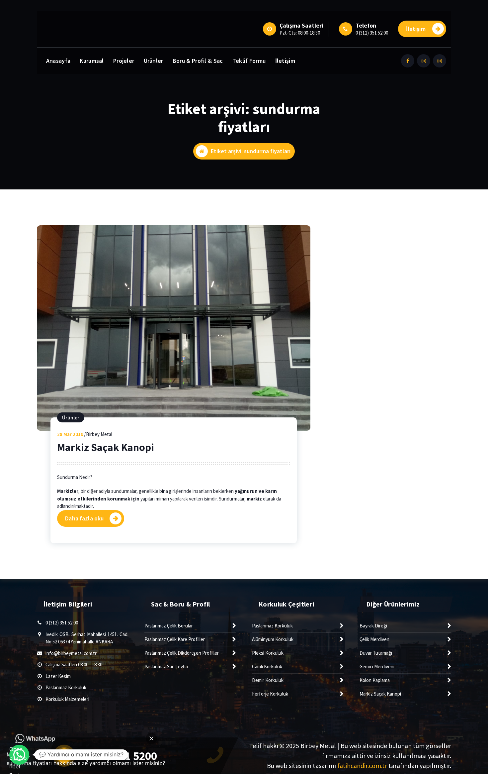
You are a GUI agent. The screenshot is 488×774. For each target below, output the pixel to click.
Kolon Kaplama (375, 680)
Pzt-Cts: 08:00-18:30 (300, 33)
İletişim (416, 29)
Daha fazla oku (84, 518)
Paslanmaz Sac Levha (166, 666)
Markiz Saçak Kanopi (105, 447)
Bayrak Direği (373, 625)
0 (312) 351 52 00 (372, 33)
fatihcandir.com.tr (362, 765)
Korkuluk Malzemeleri (67, 699)
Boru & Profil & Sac (198, 60)
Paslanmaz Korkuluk (65, 687)
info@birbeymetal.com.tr (71, 653)
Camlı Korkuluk (267, 666)
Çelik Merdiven (374, 639)
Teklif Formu (249, 60)
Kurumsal (92, 60)
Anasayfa (58, 60)
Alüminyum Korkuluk (272, 639)
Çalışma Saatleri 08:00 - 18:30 (73, 664)
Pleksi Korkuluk (268, 653)
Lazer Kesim (58, 676)
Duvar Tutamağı (376, 653)
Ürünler (153, 60)
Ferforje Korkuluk (270, 694)
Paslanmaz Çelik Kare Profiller (174, 639)
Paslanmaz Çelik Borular (168, 625)
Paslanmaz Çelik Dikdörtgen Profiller (181, 653)
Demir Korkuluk (268, 680)
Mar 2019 (70, 434)
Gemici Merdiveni (377, 666)
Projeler (123, 60)
